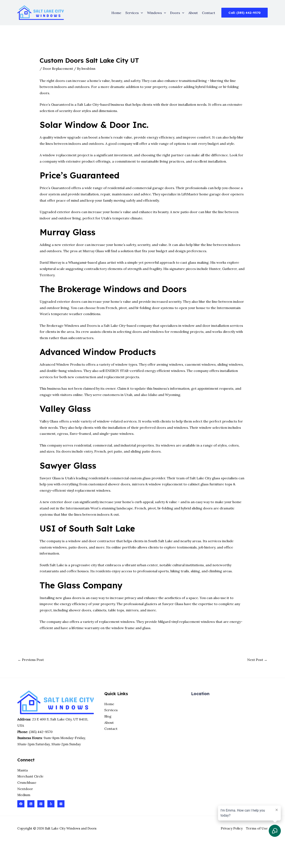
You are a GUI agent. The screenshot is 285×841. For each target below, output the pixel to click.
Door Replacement (58, 68)
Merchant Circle (30, 776)
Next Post (257, 660)
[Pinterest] (40, 803)
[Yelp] (50, 803)
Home (116, 13)
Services (132, 13)
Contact (208, 13)
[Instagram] (60, 803)
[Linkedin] (30, 803)
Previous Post (31, 660)
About (193, 13)
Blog (107, 716)
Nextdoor (25, 789)
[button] (141, 12)
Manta (22, 770)
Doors (175, 13)
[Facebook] (20, 803)
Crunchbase (26, 782)
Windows (154, 13)
